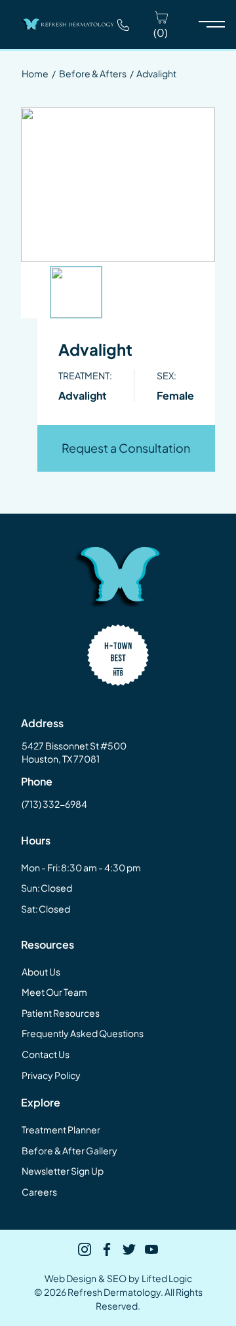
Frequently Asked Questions (83, 1033)
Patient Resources (61, 1013)
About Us (41, 971)
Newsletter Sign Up (63, 1171)
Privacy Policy (51, 1075)
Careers (39, 1192)
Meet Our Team (54, 992)
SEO (117, 1278)
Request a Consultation (126, 447)
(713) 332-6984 (54, 804)
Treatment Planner (61, 1129)
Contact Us (45, 1054)
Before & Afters (93, 73)
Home (35, 73)
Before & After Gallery (69, 1150)
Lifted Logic (167, 1278)
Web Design (70, 1278)
